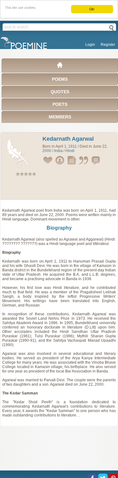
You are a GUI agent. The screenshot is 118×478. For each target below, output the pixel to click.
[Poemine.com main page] (59, 66)
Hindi (70, 151)
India (58, 151)
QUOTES (60, 91)
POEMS (60, 79)
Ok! (91, 9)
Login (90, 44)
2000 (46, 151)
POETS (60, 104)
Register (108, 44)
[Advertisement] (59, 189)
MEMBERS (60, 116)
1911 (72, 146)
